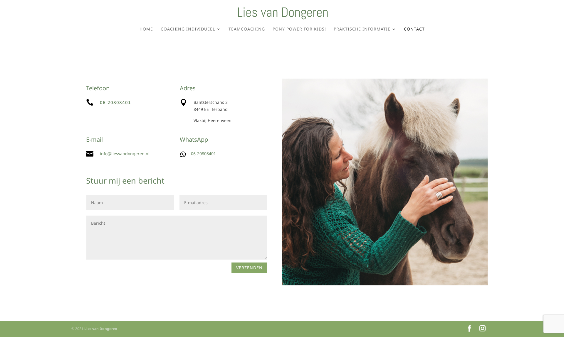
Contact (414, 29)
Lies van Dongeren (100, 328)
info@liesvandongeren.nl (125, 153)
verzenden (249, 267)
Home (146, 29)
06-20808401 (115, 102)
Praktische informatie (362, 29)
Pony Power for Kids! (299, 29)
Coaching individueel (188, 29)
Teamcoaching (247, 29)
